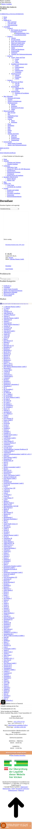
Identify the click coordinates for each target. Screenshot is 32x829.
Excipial (6, 426)
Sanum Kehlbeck (9, 613)
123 (1, 303)
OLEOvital (7, 540)
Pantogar (7, 556)
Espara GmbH (8, 420)
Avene (6, 337)
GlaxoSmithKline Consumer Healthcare (16, 449)
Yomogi (6, 697)
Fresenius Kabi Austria (10, 434)
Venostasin (7, 676)
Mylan (6, 520)
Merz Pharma (8, 512)
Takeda (6, 650)
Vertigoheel (7, 678)
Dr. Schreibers (8, 407)
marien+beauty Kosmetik (11, 289)
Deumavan (7, 383)
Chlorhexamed (8, 376)
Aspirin (7, 334)
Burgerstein (7, 368)
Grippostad (7, 452)
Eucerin (7, 423)
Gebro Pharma (9, 441)
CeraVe (7, 373)
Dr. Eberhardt (8, 396)
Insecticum (7, 473)
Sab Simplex (8, 598)
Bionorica (7, 358)
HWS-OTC (7, 470)
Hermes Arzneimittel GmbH (12, 467)
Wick (6, 694)
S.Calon (6, 597)
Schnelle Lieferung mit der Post (9, 706)
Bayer (6, 344)
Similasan (7, 622)
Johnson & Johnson (10, 477)
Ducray (7, 409)
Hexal (6, 468)
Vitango (6, 686)
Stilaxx (6, 642)
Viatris (6, 679)
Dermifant (8, 266)
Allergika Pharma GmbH (17, 259)
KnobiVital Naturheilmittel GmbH (14, 483)
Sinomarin (7, 626)
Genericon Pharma (10, 443)
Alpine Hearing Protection (11, 324)
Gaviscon (7, 439)
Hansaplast (7, 459)
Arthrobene (7, 332)
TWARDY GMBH (9, 669)
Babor (6, 339)
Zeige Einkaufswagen (6, 153)
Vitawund (7, 687)
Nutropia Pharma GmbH (11, 535)
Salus (6, 601)
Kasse (14, 153)
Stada (6, 637)
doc (5, 387)
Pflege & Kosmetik (9, 294)
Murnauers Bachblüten (10, 519)
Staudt (6, 639)
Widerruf (21, 790)
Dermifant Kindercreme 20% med (14, 244)
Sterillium (7, 640)
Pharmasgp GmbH (9, 567)
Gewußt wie (8, 447)
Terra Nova (7, 660)
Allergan (7, 316)
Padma (6, 553)
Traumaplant (8, 668)
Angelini (7, 326)
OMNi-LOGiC (8, 545)
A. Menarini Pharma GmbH (12, 306)
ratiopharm (7, 579)
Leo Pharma (7, 494)
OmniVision (7, 546)
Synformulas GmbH (10, 648)
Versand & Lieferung (22, 788)
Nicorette (7, 527)
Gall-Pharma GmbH (10, 438)
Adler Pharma (8, 313)
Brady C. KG (8, 363)
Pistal (6, 571)
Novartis (6, 532)
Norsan (6, 530)
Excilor (6, 425)
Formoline (7, 431)
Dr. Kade (7, 399)
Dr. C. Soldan (8, 394)
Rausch (7, 580)
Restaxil (6, 587)
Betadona (7, 349)
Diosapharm (7, 386)
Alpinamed (8, 323)
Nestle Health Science (11, 524)
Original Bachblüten (10, 548)
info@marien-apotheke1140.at (18, 725)
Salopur (6, 600)
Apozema (7, 329)
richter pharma (8, 590)
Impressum (24, 787)
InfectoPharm (8, 472)
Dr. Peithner (7, 404)
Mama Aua (8, 504)
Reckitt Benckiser (9, 582)
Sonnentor (7, 631)
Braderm (7, 362)
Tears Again (7, 655)
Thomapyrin (8, 666)
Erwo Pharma (8, 418)
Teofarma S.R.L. (9, 658)
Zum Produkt (9, 269)
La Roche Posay (9, 488)
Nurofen (6, 533)
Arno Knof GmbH (9, 331)
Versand (10, 257)
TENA (6, 656)
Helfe (6, 465)
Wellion (6, 692)
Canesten (7, 371)
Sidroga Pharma (9, 618)
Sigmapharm (8, 619)
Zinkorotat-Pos (8, 700)
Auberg (7, 336)
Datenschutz (6, 788)
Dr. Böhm (7, 392)
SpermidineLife (8, 634)
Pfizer (6, 564)
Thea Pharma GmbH (10, 663)
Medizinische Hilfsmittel (10, 292)
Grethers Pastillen (9, 451)
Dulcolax (7, 410)
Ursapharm (8, 673)
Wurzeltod (7, 695)
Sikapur (6, 621)
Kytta (6, 486)
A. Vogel (7, 308)
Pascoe (6, 558)
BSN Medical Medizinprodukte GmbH (15, 366)
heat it (6, 462)
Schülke (6, 614)
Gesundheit (7, 287)
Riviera (6, 593)
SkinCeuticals (8, 629)
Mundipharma (8, 517)
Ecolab (6, 415)
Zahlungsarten (12, 790)
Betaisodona (8, 350)
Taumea (6, 653)
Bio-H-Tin (7, 352)
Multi (6, 515)
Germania (7, 444)
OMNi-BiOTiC (9, 543)
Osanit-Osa (7, 551)
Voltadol (6, 689)
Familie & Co (7, 286)
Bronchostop (8, 365)
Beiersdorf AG (9, 345)
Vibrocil (6, 681)
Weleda (7, 691)
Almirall (6, 321)
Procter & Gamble (9, 574)
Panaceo (6, 554)
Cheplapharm (8, 374)
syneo (6, 647)
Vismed (6, 684)
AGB (13, 788)
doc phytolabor (8, 389)
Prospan (6, 575)
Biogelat (7, 355)
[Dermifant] (21, 266)
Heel (6, 464)
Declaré (6, 379)
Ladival (7, 490)
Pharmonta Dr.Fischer (10, 569)
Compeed (7, 378)
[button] (3, 825)
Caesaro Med (8, 370)
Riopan (6, 592)
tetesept (6, 661)
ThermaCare (8, 665)
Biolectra (7, 357)
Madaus (6, 501)
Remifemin (7, 585)
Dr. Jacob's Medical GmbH (12, 397)
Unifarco (7, 671)
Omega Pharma (8, 541)
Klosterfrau (8, 481)
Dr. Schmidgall (8, 405)
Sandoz (6, 603)
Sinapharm (7, 624)
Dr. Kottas (7, 400)
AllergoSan (8, 319)
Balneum (7, 342)
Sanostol (6, 609)
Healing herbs (8, 460)
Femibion (7, 428)
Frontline (7, 436)
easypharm (7, 412)
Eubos (6, 421)
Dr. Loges (7, 402)
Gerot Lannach (8, 446)
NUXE (6, 537)
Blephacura (7, 360)
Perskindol (7, 561)
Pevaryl (6, 562)
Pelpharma (7, 559)
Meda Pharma (8, 507)
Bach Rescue (8, 340)
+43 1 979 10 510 (19, 721)
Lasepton (7, 491)
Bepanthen (7, 347)
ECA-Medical (8, 413)
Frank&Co (7, 433)
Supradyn (7, 645)
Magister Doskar (9, 503)
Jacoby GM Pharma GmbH (12, 475)
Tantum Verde (8, 652)
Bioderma (7, 353)
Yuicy (6, 699)
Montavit (7, 514)
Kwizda (7, 485)
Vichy (6, 682)
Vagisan (6, 674)
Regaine (6, 584)
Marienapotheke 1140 (11, 506)
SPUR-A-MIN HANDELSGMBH (14, 635)
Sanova (7, 611)
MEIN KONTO (4, 148)
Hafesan (6, 456)
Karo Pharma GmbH (10, 478)
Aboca (6, 310)
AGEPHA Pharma (9, 315)
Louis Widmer (8, 498)
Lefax (6, 493)
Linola (6, 496)
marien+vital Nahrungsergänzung (13, 290)
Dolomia (7, 391)
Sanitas (6, 605)
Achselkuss (8, 311)
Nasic (6, 522)
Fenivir (6, 430)
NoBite (6, 528)
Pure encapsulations (10, 577)
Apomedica (8, 327)
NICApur (7, 525)
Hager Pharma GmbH (10, 457)
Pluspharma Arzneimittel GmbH (13, 572)
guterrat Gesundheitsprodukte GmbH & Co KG (17, 454)
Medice (6, 509)
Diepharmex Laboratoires (11, 384)
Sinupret (6, 627)
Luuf (5, 499)
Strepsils (6, 644)
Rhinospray (7, 588)
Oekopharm (8, 538)
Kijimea (6, 480)
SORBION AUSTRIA (11, 632)
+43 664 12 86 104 (20, 727)
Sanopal (6, 608)
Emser (6, 417)
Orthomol (7, 550)
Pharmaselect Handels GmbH (12, 566)
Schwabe (7, 616)
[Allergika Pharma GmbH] (14, 266)
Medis (6, 511)
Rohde (6, 595)
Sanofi (6, 606)
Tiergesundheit (8, 295)
